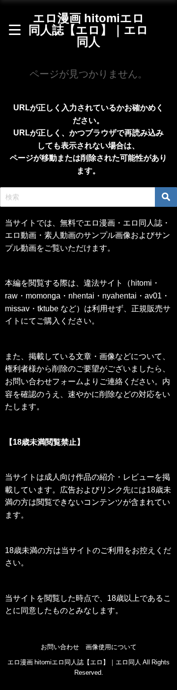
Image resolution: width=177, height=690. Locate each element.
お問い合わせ (60, 647)
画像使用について (111, 647)
